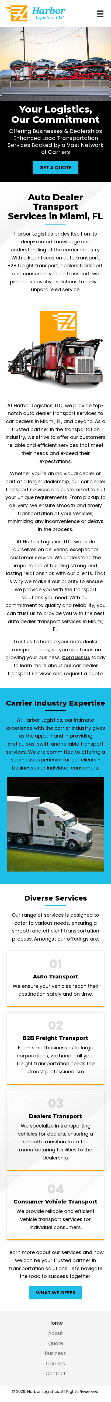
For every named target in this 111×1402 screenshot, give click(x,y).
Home (55, 1323)
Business (55, 1353)
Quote (55, 1343)
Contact (55, 1373)
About (55, 1333)
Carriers (55, 1364)
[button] (55, 167)
